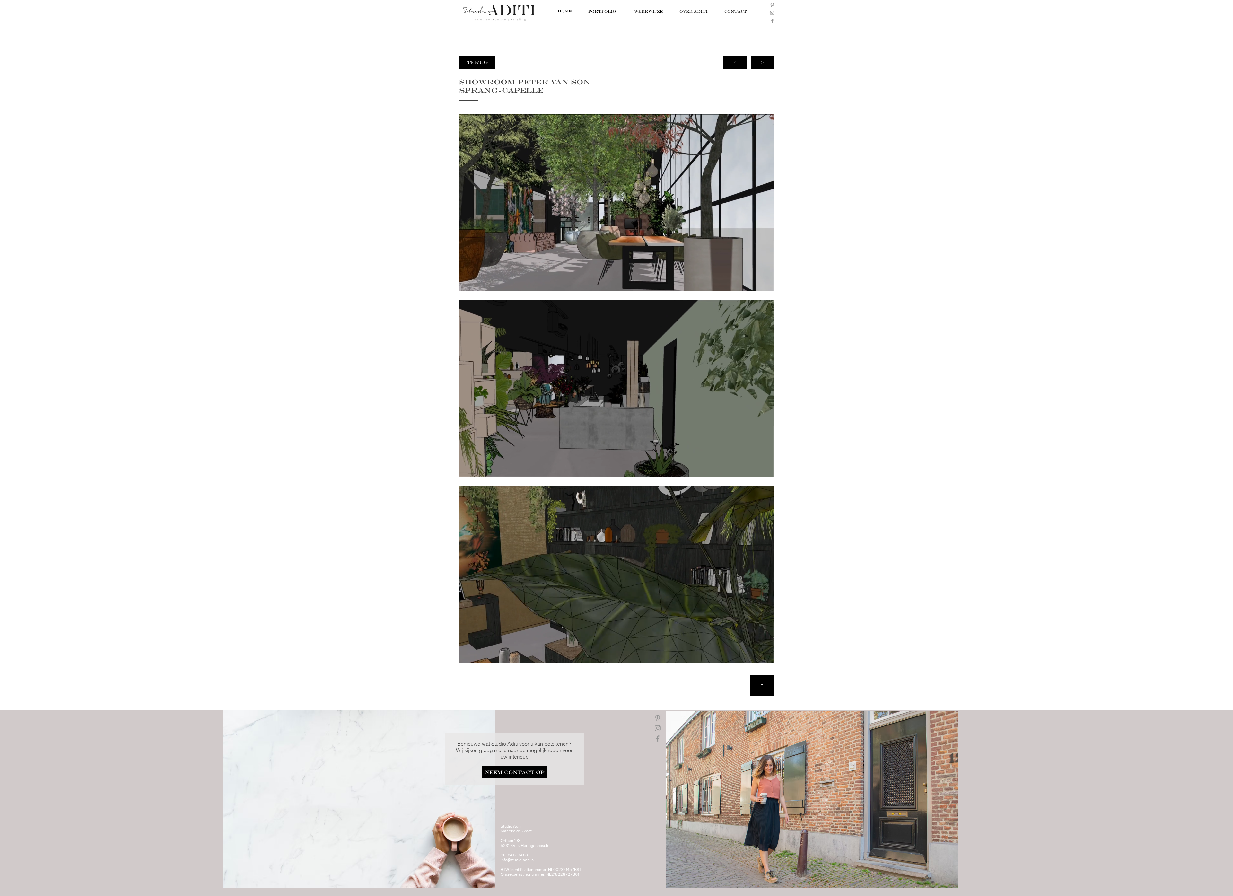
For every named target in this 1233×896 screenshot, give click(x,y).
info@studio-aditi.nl (518, 859)
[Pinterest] (772, 5)
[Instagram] (772, 13)
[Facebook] (772, 21)
